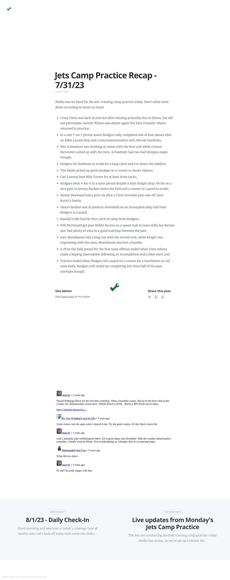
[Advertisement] (115, 46)
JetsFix (5, 576)
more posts (67, 296)
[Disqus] (115, 344)
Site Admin (63, 291)
